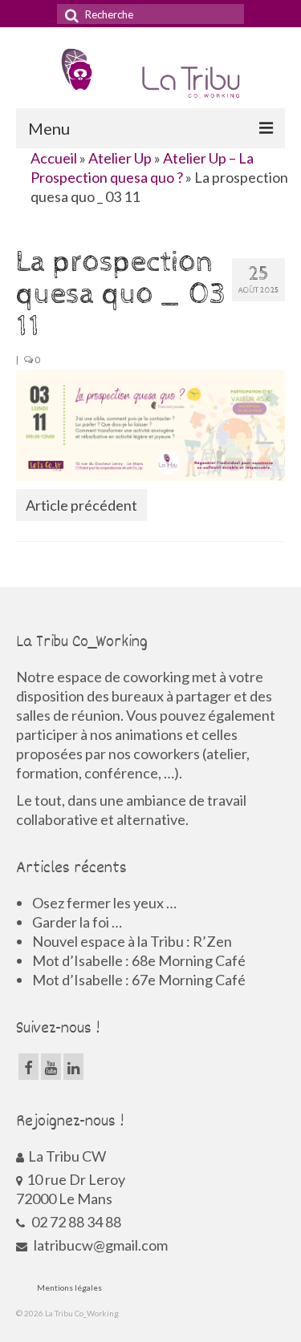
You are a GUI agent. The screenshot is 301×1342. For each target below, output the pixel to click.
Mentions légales (69, 1287)
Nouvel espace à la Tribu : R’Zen (132, 941)
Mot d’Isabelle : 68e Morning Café (139, 960)
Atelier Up (120, 158)
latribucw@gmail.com (99, 1245)
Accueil (54, 158)
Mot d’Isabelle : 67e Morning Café (139, 979)
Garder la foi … (77, 922)
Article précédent (81, 505)
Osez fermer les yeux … (104, 903)
